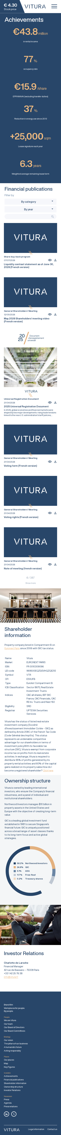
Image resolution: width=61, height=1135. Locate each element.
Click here (48, 770)
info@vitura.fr (11, 977)
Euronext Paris (12, 648)
